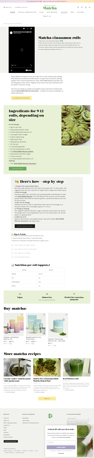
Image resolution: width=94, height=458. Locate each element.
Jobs (5, 430)
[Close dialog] (90, 427)
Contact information (9, 452)
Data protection (17, 450)
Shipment (31, 450)
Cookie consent (8, 437)
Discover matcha (17, 168)
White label (26, 420)
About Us (6, 420)
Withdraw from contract (11, 441)
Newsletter (7, 434)
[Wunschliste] (82, 7)
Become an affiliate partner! (31, 423)
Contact (6, 432)
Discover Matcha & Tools (25, 226)
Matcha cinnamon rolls (16, 23)
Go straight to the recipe (21, 98)
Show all (47, 398)
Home (5, 23)
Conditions (25, 450)
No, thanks (61, 453)
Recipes (8, 23)
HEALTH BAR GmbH (11, 448)
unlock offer (61, 447)
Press (5, 427)
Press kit (6, 418)
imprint (36, 450)
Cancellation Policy (20, 452)
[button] (78, 7)
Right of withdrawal (8, 450)
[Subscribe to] (88, 418)
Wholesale (25, 418)
